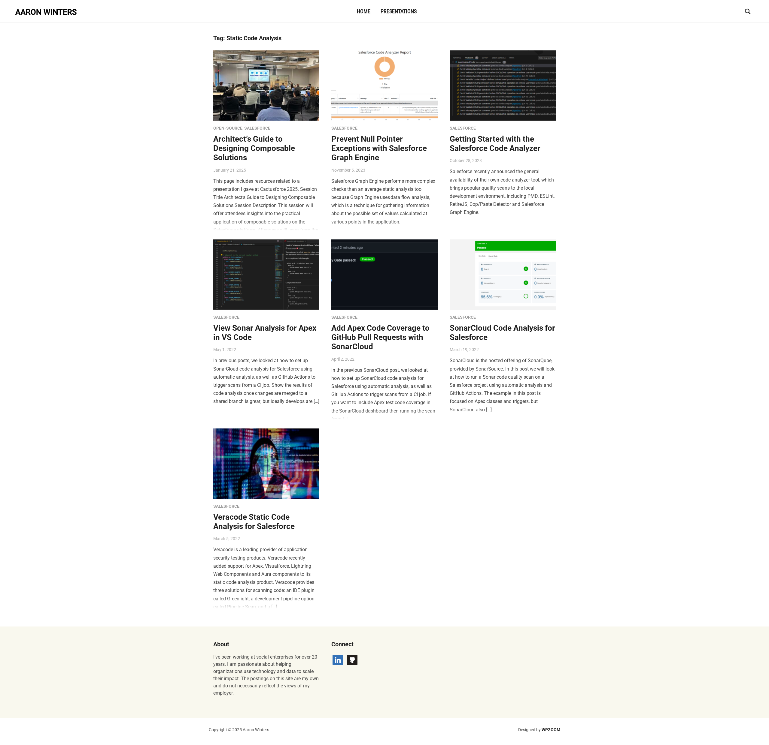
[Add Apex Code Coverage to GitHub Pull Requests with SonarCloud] (384, 274)
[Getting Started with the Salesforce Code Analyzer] (503, 85)
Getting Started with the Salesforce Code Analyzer (495, 143)
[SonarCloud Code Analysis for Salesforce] (503, 274)
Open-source (227, 128)
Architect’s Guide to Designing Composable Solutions (254, 148)
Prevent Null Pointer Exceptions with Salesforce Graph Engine (379, 148)
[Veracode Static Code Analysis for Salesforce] (266, 463)
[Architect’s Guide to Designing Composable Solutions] (266, 85)
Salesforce (257, 128)
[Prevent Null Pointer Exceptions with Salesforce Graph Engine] (384, 85)
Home (363, 11)
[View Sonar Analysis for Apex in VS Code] (266, 274)
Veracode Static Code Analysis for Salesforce (254, 521)
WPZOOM (551, 729)
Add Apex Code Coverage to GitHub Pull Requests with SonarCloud (380, 337)
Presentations (399, 11)
